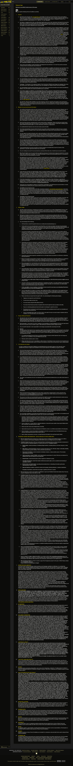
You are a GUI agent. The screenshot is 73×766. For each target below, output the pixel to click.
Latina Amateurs (50, 751)
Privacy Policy (46, 168)
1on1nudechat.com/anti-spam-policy (25, 601)
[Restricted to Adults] (59, 761)
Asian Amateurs (5, 14)
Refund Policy (32, 757)
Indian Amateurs (57, 751)
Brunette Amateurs (34, 750)
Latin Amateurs (5, 17)
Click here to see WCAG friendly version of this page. (26, 7)
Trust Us (38, 756)
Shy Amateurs (5, 33)
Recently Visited (47, 1)
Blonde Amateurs (5, 32)
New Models (5, 15)
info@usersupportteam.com (43, 182)
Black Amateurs (5, 10)
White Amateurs (5, 9)
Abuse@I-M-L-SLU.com (28, 561)
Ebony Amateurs (35, 751)
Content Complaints (40, 758)
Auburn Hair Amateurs (60, 750)
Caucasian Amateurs (27, 751)
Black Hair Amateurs (26, 750)
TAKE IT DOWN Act (48, 758)
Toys (5, 12)
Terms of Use (43, 756)
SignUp (62, 1)
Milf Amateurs (5, 20)
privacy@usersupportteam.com (58, 556)
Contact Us (33, 756)
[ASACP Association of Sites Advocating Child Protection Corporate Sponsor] (63, 761)
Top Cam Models (4, 747)
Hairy (5, 35)
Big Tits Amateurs (5, 27)
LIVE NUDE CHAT (55, 1)
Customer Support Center (25, 756)
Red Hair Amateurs (50, 750)
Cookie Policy (33, 758)
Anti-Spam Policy (25, 757)
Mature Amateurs (5, 22)
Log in (70, 1)
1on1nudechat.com (36, 16)
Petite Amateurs (5, 30)
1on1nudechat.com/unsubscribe (56, 189)
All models (5, 7)
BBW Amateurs (5, 25)
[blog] (36, 753)
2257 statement (26, 99)
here (62, 34)
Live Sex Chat (40, 1)
